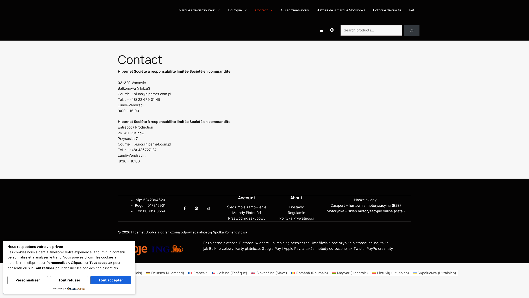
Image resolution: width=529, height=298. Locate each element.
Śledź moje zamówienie (246, 207)
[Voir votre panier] (321, 30)
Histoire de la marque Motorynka (341, 10)
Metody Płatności (246, 213)
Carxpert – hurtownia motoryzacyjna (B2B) (365, 205)
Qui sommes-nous (295, 10)
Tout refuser (69, 280)
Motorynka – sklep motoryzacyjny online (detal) (366, 211)
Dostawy (296, 207)
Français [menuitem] (200, 273)
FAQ (412, 10)
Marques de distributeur (197, 10)
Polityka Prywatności (296, 218)
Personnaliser (27, 280)
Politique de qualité (387, 10)
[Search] (411, 30)
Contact (261, 10)
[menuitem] (165, 273)
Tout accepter (110, 280)
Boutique (235, 10)
